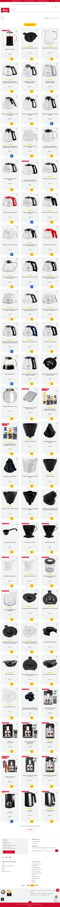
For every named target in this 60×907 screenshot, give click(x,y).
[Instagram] (3, 857)
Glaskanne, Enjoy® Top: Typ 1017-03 (10, 244)
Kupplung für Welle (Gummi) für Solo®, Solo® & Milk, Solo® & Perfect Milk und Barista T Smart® (30, 709)
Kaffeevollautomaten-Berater (8, 865)
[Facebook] (6, 857)
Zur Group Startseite (36, 841)
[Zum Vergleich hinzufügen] (8, 59)
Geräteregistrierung (36, 876)
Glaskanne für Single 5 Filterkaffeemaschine (50, 82)
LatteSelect (10, 741)
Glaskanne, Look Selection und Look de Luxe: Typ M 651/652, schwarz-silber (10, 342)
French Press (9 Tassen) (10, 49)
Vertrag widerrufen (9, 852)
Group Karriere (35, 843)
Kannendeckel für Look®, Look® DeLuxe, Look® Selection (30, 675)
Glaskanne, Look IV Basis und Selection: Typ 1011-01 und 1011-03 (10, 310)
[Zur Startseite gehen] (5, 10)
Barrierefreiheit (32, 893)
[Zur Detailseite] (51, 123)
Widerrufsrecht (44, 893)
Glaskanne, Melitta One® (10, 374)
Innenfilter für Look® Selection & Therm (10, 508)
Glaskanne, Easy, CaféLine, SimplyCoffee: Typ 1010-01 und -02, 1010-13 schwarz (30, 181)
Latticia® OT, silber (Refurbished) (50, 775)
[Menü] (2, 18)
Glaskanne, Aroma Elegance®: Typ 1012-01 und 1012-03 (10, 114)
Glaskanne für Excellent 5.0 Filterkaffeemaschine (30, 82)
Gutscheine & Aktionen (36, 869)
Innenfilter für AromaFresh (30, 441)
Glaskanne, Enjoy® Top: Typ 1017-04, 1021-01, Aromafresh (30, 245)
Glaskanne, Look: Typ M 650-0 (50, 341)
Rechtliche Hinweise (42, 895)
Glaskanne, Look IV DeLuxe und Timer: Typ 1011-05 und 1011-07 (50, 310)
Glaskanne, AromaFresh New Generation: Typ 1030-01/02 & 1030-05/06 (49, 147)
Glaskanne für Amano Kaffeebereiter (50, 48)
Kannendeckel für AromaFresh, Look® (50, 608)
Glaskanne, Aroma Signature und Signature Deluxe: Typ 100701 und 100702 (10, 147)
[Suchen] (53, 7)
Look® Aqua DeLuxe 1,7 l (50, 810)
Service (56, 0)
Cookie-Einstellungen (34, 895)
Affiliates (33, 882)
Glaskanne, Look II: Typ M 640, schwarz (30, 277)
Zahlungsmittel (35, 865)
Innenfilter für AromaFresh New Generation (50, 442)
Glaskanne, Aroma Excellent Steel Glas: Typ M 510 (30, 114)
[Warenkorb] (58, 7)
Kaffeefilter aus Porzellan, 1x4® (30, 576)
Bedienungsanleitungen (37, 864)
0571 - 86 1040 (6, 844)
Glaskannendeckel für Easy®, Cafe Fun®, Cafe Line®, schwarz (50, 375)
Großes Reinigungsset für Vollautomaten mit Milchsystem (50, 410)
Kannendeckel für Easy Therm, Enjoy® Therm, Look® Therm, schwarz (10, 643)
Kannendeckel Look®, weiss (10, 706)
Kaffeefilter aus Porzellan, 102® (10, 576)
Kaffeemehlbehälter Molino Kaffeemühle (10, 610)
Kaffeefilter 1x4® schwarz (30, 542)
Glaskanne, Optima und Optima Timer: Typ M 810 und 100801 (30, 375)
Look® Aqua (30, 810)
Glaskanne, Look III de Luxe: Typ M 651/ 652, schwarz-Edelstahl (50, 278)
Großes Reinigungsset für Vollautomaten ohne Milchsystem (10, 445)
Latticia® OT (50, 741)
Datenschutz (50, 893)
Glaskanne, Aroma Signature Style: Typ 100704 (50, 114)
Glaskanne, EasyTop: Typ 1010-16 (10, 212)
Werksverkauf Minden (6, 871)
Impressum (39, 893)
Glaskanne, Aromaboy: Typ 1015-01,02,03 (30, 147)
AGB (48, 895)
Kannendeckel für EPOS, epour (50, 642)
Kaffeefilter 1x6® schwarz (50, 542)
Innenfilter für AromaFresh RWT (10, 476)
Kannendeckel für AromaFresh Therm (30, 608)
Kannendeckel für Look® (10, 674)
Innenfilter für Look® (50, 476)
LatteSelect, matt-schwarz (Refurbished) (29, 742)
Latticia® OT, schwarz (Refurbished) (30, 775)
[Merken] (16, 31)
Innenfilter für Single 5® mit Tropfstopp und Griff (30, 509)
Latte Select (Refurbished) (50, 708)
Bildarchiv (34, 880)
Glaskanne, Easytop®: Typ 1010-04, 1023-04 (30, 213)
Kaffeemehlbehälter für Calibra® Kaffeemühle (50, 577)
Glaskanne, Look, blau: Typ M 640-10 (29, 341)
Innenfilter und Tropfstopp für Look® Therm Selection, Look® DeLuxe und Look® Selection (50, 509)
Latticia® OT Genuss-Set (10, 776)
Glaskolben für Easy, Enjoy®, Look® (10, 406)
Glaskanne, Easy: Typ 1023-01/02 (50, 178)
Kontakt (3, 867)
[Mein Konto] (55, 7)
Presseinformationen (36, 878)
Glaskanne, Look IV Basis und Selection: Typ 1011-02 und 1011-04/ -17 (30, 310)
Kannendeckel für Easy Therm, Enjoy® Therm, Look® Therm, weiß (30, 643)
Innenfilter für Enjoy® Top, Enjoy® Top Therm (30, 477)
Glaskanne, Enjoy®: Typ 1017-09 (50, 244)
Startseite (34, 874)
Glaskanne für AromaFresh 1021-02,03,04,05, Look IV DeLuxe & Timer (10, 82)
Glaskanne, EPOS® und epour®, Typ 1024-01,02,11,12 (10, 278)
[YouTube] (9, 857)
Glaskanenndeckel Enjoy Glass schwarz (30, 48)
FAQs (3, 864)
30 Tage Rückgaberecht (36, 873)
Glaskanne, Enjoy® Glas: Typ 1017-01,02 (50, 212)
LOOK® (10, 811)
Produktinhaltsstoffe (36, 867)
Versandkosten (49, 890)
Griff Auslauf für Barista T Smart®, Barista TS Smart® (30, 408)
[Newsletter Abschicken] (56, 850)
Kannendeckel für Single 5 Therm (50, 674)
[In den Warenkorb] (11, 59)
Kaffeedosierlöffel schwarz (10, 542)
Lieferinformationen (36, 871)
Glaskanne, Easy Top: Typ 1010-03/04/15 (10, 179)
